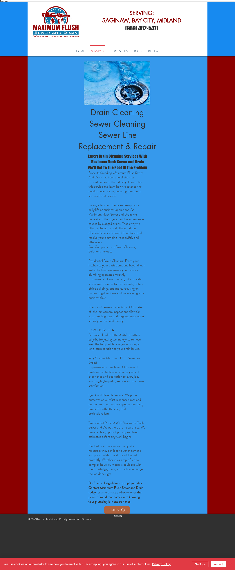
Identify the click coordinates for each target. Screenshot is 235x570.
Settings (200, 564)
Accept (218, 564)
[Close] (230, 564)
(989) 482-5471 (141, 28)
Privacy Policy (161, 564)
